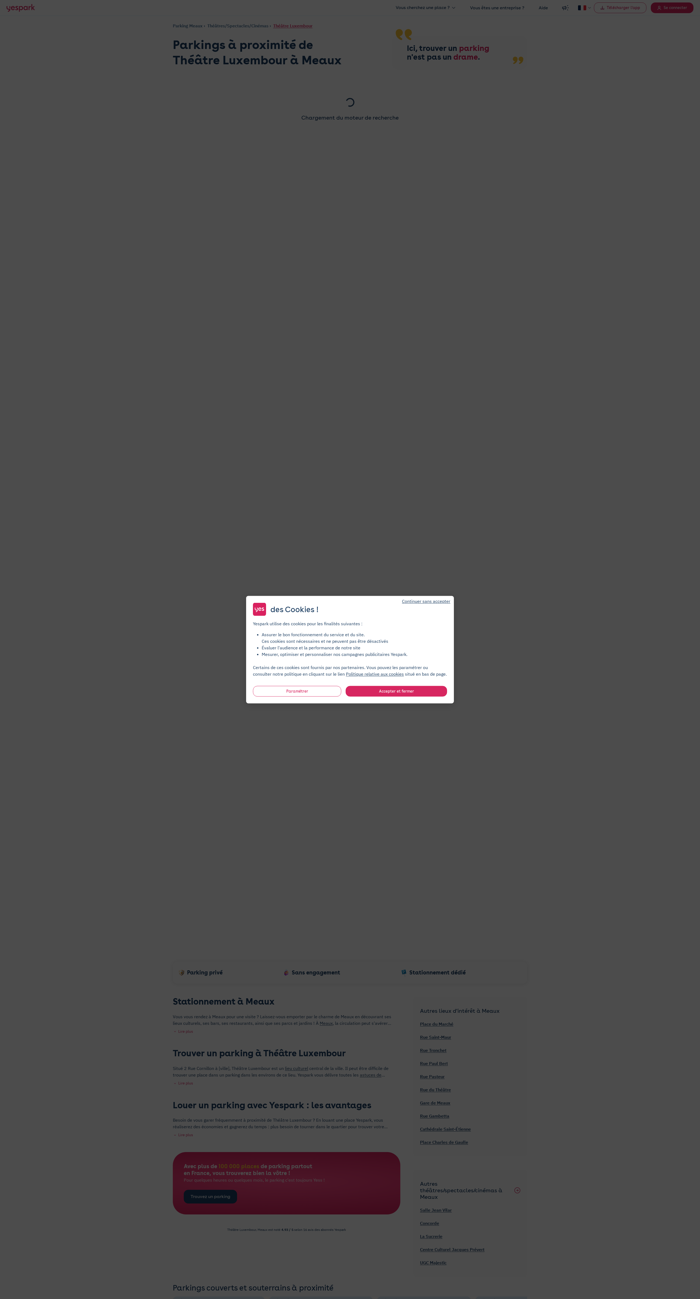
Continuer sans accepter (426, 601)
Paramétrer (297, 691)
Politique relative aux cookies (375, 673)
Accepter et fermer (396, 691)
